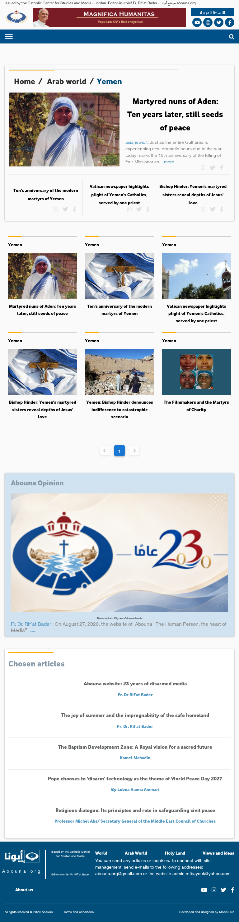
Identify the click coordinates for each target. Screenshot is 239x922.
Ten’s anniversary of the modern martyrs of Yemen (45, 194)
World (101, 853)
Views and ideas (218, 853)
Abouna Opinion (37, 482)
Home (24, 81)
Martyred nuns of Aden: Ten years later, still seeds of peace (175, 114)
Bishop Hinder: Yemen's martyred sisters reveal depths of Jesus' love (193, 194)
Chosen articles (36, 663)
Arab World (136, 853)
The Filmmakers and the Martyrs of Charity (196, 405)
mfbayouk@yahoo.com (208, 873)
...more (167, 161)
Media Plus (226, 912)
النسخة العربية (212, 12)
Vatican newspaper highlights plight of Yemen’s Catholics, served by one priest (119, 194)
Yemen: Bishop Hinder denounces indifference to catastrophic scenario (119, 409)
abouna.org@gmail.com (118, 873)
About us (24, 889)
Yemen (15, 244)
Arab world (67, 81)
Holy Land (175, 853)
